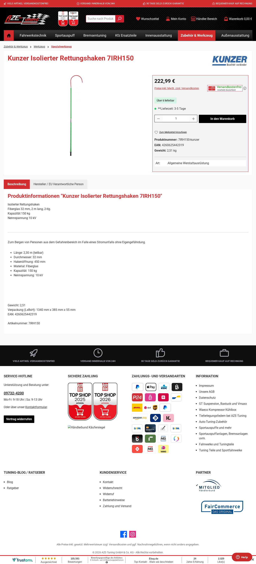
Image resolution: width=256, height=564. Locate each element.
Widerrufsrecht (112, 488)
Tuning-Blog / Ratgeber (24, 472)
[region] (76, 115)
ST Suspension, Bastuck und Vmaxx (223, 403)
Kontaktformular (36, 407)
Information (207, 376)
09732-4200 (14, 393)
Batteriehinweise (114, 500)
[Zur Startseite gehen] (27, 19)
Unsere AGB (207, 391)
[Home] (9, 35)
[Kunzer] (229, 61)
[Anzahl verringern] (158, 118)
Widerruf (108, 494)
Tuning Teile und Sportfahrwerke (220, 450)
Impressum (206, 385)
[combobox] (100, 19)
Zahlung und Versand (117, 506)
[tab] (17, 184)
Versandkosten (118, 544)
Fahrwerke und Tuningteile (216, 444)
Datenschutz (207, 397)
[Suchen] (119, 19)
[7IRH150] (76, 115)
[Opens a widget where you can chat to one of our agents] (242, 557)
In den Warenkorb (222, 119)
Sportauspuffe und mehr (215, 428)
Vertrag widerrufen (19, 419)
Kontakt (108, 482)
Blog (10, 482)
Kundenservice (113, 472)
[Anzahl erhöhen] (194, 118)
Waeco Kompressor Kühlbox (217, 409)
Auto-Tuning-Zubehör (213, 422)
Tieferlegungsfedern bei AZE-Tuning (222, 416)
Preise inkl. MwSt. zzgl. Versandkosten (176, 88)
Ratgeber (13, 488)
